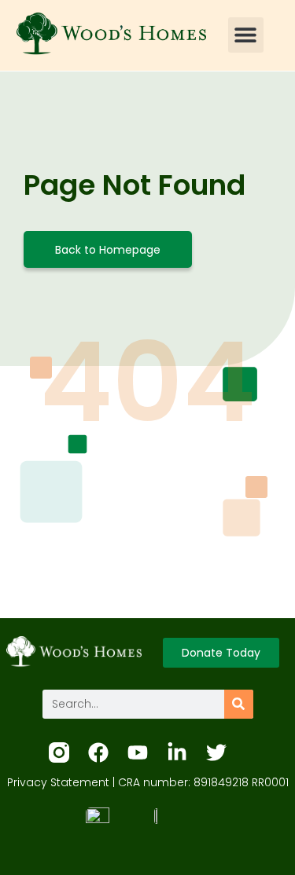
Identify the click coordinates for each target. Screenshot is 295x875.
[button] (246, 35)
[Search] (238, 704)
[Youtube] (137, 752)
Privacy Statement (58, 782)
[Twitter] (216, 752)
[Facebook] (98, 752)
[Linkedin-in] (177, 752)
